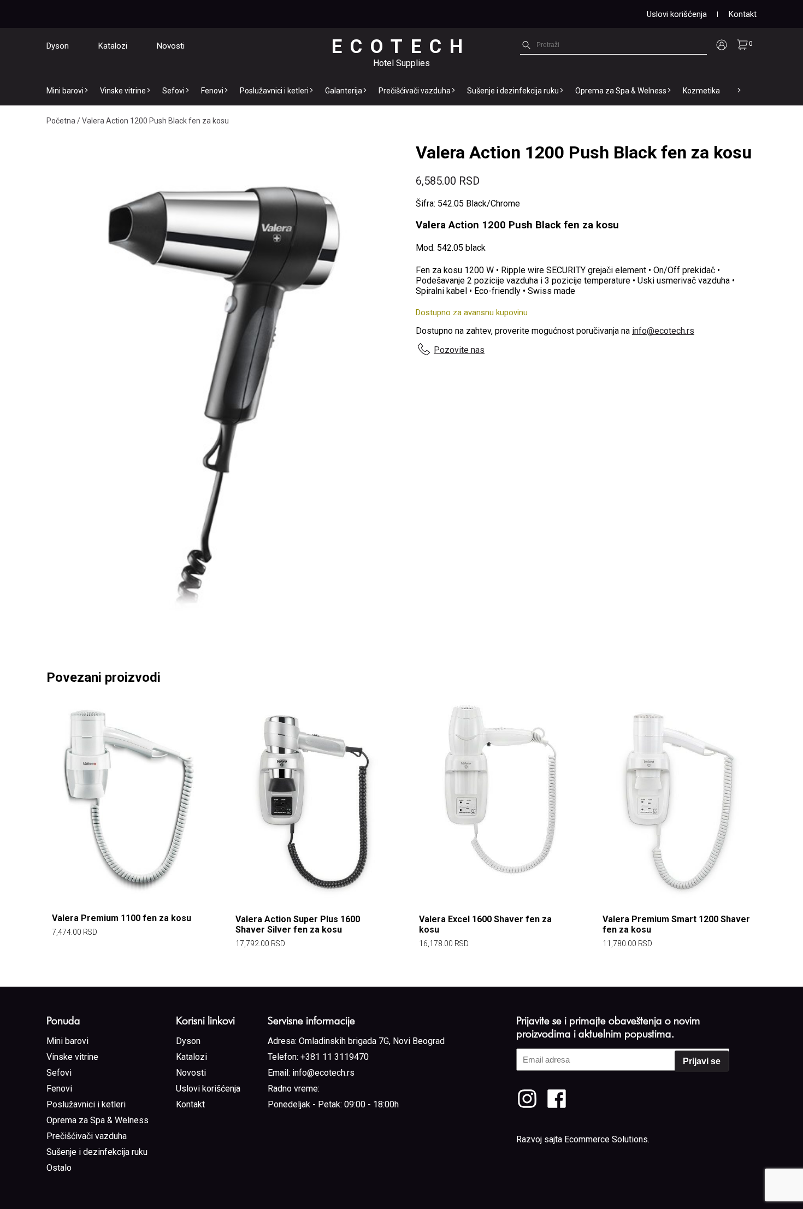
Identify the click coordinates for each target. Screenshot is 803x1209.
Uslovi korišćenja (677, 14)
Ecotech (401, 47)
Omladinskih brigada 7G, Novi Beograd (372, 1041)
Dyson (57, 46)
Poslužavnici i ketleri (274, 90)
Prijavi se (702, 1061)
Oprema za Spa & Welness (620, 90)
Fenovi (212, 90)
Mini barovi (65, 90)
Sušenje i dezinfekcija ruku (513, 90)
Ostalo (59, 1168)
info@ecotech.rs (663, 331)
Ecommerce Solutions (606, 1139)
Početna (60, 120)
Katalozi (112, 46)
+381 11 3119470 (334, 1057)
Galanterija (343, 90)
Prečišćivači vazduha (415, 90)
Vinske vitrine (123, 90)
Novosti (171, 46)
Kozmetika (701, 90)
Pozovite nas (459, 350)
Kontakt (743, 14)
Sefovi (173, 90)
